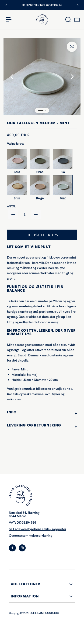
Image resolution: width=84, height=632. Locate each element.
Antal (11, 206)
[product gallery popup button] (72, 47)
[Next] (77, 5)
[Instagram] (22, 547)
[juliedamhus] (42, 19)
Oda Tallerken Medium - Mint (38, 123)
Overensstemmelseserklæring (30, 535)
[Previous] (6, 5)
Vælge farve (15, 143)
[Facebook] (12, 547)
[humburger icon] (9, 19)
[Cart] (77, 19)
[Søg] (67, 19)
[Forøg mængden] (36, 214)
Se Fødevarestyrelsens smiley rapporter (37, 529)
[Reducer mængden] (13, 214)
